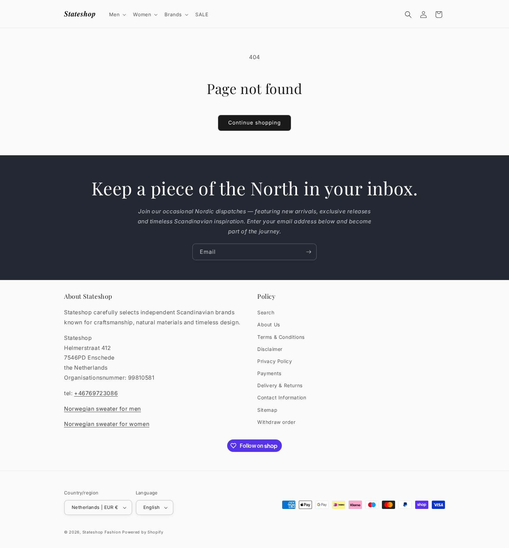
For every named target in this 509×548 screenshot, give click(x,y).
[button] (117, 14)
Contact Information (281, 397)
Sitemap (267, 410)
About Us (268, 324)
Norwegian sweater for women (106, 423)
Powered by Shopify (142, 532)
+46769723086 (96, 393)
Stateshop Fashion (101, 532)
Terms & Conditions (281, 337)
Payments (269, 373)
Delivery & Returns (280, 385)
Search (266, 312)
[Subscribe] (308, 251)
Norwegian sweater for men (102, 408)
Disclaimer (270, 349)
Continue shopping (254, 122)
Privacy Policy (274, 361)
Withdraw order (276, 422)
